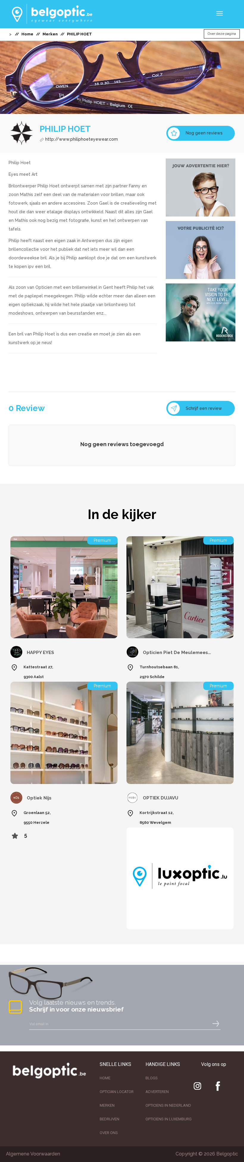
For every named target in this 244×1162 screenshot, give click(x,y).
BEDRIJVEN (109, 1119)
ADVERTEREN (157, 1091)
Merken (50, 34)
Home (27, 34)
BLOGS (152, 1078)
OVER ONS (109, 1132)
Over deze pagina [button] (222, 34)
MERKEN (107, 1105)
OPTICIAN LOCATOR (117, 1091)
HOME (105, 1078)
